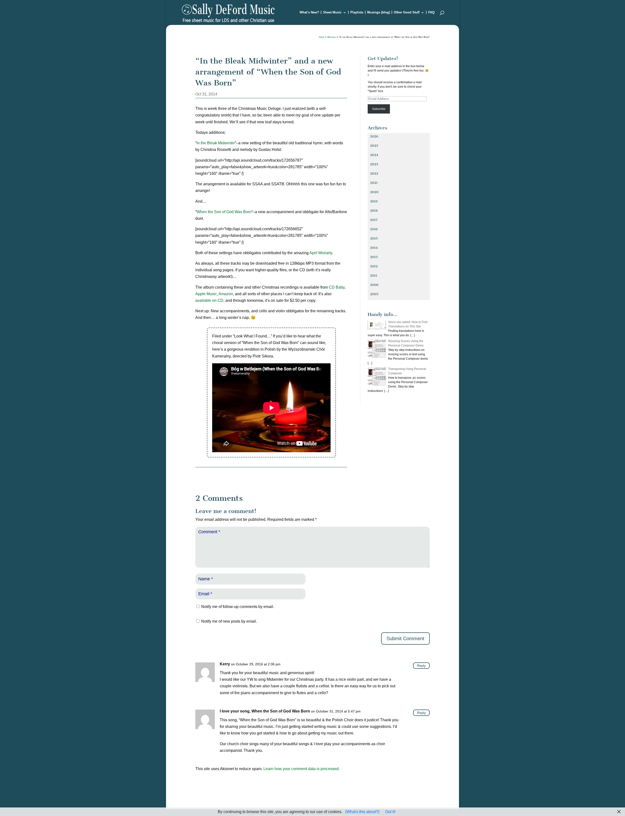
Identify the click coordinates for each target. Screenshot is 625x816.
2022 (374, 173)
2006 (374, 285)
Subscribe (378, 109)
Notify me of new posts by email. (229, 621)
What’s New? (309, 12)
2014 (374, 248)
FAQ (431, 12)
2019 (374, 201)
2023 (374, 164)
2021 (374, 183)
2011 (373, 275)
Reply (421, 666)
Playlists (356, 12)
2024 (374, 155)
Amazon (226, 294)
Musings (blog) (378, 12)
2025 (374, 145)
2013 (374, 257)
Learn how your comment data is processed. (301, 769)
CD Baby (336, 287)
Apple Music (206, 294)
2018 (374, 210)
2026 (374, 136)
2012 (374, 266)
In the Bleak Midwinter (216, 143)
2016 (374, 229)
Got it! (390, 812)
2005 (374, 294)
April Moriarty (320, 253)
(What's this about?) (362, 812)
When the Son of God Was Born (224, 212)
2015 (374, 238)
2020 (374, 192)
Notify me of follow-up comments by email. (237, 607)
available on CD (209, 300)
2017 (373, 220)
